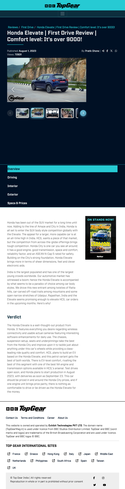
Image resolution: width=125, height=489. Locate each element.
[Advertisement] (104, 111)
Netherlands (19, 460)
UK (14, 467)
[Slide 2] (37, 113)
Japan (87, 453)
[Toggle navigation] (62, 13)
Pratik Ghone (92, 50)
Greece (34, 453)
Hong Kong (53, 453)
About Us (63, 417)
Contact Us (12, 417)
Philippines (42, 460)
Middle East (106, 453)
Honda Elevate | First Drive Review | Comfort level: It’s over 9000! (76, 27)
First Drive (27, 27)
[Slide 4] (67, 113)
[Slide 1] (22, 113)
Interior (12, 186)
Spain (84, 460)
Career (51, 417)
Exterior (12, 194)
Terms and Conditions (32, 417)
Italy (71, 453)
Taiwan (100, 460)
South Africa (64, 460)
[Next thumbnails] (83, 113)
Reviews (13, 27)
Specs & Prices (17, 203)
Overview (13, 168)
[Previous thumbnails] (10, 113)
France (16, 453)
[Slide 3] (52, 113)
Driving (12, 177)
